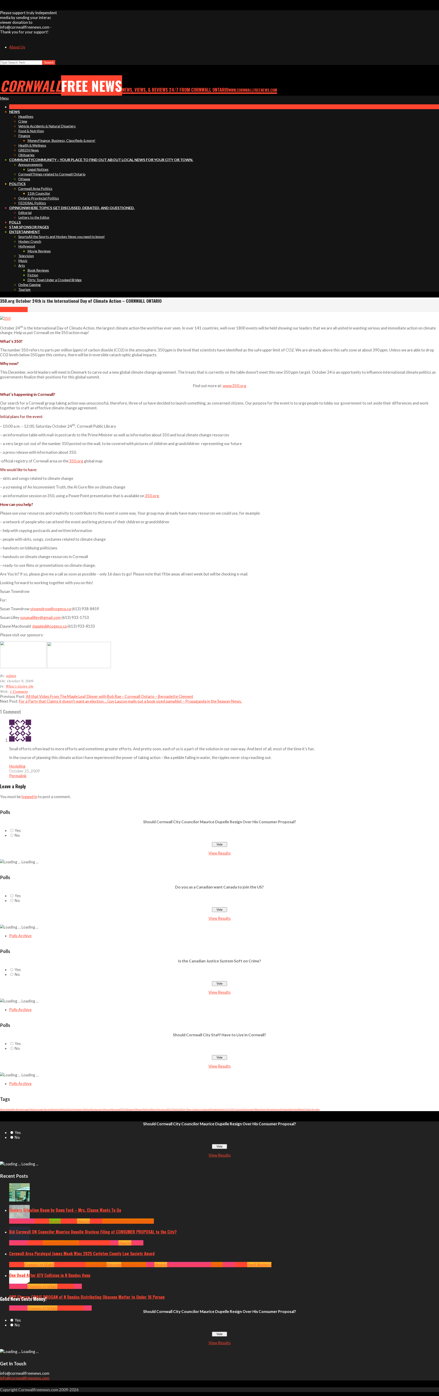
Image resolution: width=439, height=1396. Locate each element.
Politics (137, 1242)
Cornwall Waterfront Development (263, 1109)
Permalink (18, 775)
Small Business (259, 1264)
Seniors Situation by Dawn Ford (128, 1221)
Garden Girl (223, 1109)
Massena (115, 1109)
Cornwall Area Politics (61, 1242)
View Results (220, 853)
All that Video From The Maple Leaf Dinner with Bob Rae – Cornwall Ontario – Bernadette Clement (109, 696)
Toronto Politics (59, 1109)
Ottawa (217, 1264)
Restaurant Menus (100, 1109)
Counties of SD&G (39, 1264)
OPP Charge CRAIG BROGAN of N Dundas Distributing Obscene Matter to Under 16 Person (87, 1297)
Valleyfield (293, 1109)
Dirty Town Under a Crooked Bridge (199, 1109)
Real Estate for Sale (309, 1109)
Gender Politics (83, 1109)
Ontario (83, 1221)
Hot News (103, 1242)
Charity (71, 1109)
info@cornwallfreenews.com (24, 1378)
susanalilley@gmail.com (40, 617)
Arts (12, 1221)
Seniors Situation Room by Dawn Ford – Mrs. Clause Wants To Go (65, 1210)
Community (25, 1221)
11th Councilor (237, 1109)
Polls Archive (20, 935)
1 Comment (19, 691)
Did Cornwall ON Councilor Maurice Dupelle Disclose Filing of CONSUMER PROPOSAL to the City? (93, 1232)
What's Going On (14, 309)
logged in (29, 796)
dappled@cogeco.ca (49, 626)
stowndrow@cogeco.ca (50, 608)
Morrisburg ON (133, 1264)
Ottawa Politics (142, 1109)
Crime (62, 1308)
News (114, 1242)
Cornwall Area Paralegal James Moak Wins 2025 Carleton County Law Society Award (82, 1253)
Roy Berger (18, 1109)
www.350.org (234, 385)
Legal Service (44, 1109)
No (17, 835)
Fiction (284, 1109)
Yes (18, 830)
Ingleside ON (96, 1264)
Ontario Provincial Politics (189, 1264)
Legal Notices (31, 1109)
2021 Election (173, 1109)
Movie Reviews (158, 1109)
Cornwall (41, 1221)
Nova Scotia (6, 1109)
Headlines (69, 1221)
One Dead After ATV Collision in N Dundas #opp (49, 1275)
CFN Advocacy (127, 1109)
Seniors (96, 1221)
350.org (76, 461)
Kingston (114, 1264)
